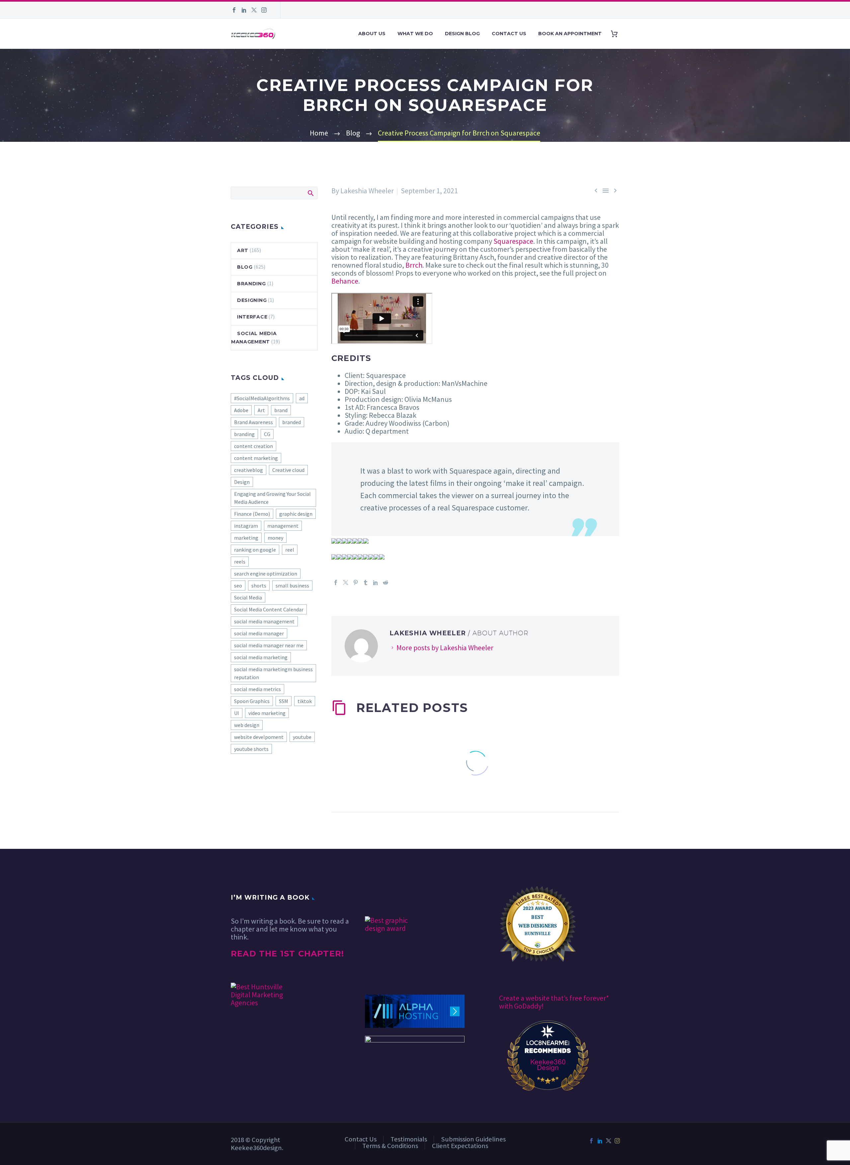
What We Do (415, 34)
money (275, 537)
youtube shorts (251, 749)
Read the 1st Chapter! (287, 953)
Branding (251, 284)
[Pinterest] (355, 582)
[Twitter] (254, 10)
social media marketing (261, 657)
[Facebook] (234, 10)
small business (292, 585)
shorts (258, 585)
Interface (252, 317)
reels (239, 561)
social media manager (259, 633)
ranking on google (255, 549)
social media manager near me (268, 645)
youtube (302, 737)
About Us (371, 34)
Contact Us (509, 34)
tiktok (305, 701)
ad (301, 398)
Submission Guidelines (473, 1139)
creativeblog (248, 470)
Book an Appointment (570, 34)
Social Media (248, 597)
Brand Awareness (253, 422)
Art (242, 250)
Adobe (241, 410)
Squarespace (513, 241)
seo (238, 585)
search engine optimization (265, 573)
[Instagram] (264, 10)
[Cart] (617, 34)
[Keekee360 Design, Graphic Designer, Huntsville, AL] (390, 896)
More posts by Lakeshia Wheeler (444, 647)
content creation (253, 446)
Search (310, 193)
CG (267, 434)
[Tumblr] (365, 582)
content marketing (256, 458)
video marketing (267, 713)
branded (291, 422)
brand (281, 410)
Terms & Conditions (390, 1145)
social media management (264, 621)
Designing (252, 300)
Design (242, 482)
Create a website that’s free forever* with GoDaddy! (554, 1002)
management (282, 525)
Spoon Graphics (252, 701)
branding (244, 434)
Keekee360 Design (548, 1064)
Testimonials (408, 1139)
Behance (344, 281)
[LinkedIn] (244, 10)
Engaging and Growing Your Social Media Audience (272, 498)
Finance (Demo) (252, 513)
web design (246, 725)
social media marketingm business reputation (273, 673)
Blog (245, 267)
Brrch (413, 265)
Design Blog (462, 34)
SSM (283, 701)
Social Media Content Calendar (268, 609)
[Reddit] (385, 582)
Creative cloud (288, 470)
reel (289, 549)
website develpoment (259, 737)
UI (236, 713)
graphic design (295, 513)
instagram (246, 525)
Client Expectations (460, 1145)
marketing (246, 537)
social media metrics (257, 689)
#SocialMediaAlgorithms (262, 398)
